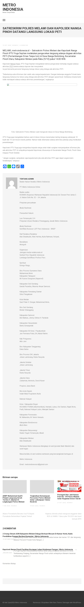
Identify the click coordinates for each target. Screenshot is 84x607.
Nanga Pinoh (15, 64)
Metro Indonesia (13, 7)
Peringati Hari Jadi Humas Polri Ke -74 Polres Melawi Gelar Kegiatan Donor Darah (68, 497)
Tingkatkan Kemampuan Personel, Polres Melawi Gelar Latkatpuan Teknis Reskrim (40, 499)
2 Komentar (23, 45)
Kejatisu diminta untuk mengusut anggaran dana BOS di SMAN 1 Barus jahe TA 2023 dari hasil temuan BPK (63, 516)
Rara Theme (57, 603)
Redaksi (15, 45)
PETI (11, 66)
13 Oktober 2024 (8, 539)
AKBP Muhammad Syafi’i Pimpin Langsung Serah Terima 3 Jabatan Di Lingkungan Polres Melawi (13, 499)
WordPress (77, 603)
